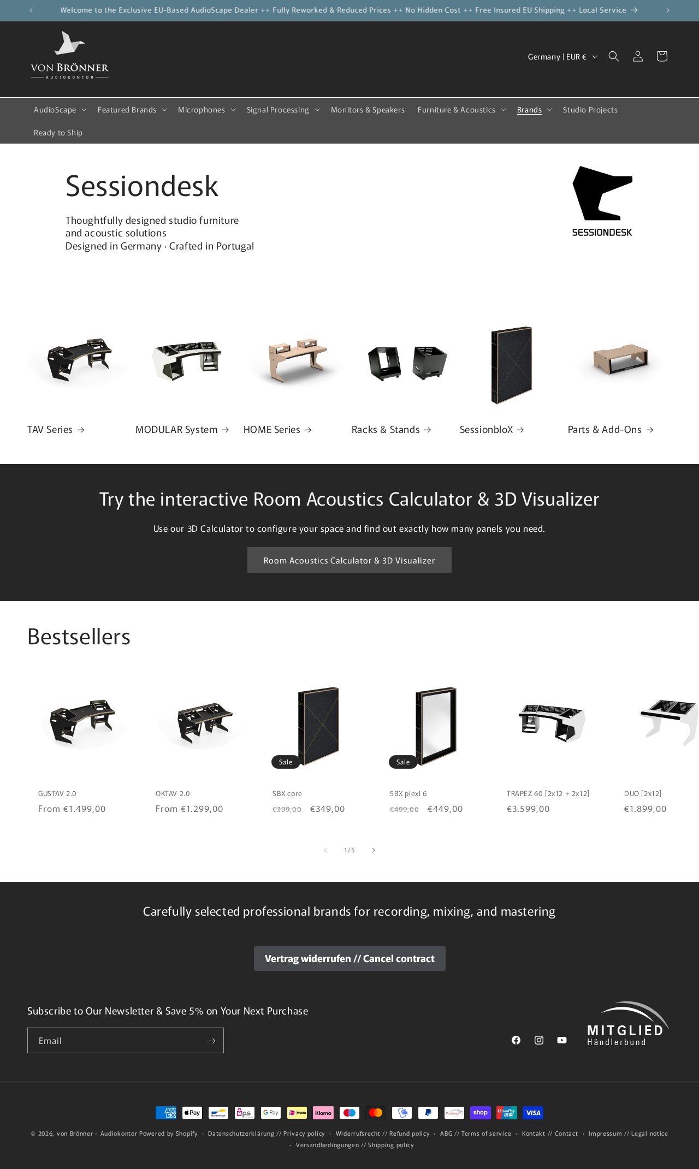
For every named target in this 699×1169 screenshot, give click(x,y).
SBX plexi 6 (408, 793)
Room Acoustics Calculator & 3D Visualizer (349, 560)
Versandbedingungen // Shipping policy (355, 1144)
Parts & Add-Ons (605, 429)
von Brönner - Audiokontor (97, 1133)
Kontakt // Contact (550, 1133)
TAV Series (50, 429)
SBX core (288, 793)
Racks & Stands (386, 429)
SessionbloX (486, 429)
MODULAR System (176, 429)
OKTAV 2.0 (173, 793)
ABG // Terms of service (475, 1133)
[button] (59, 109)
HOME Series (272, 429)
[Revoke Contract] (350, 958)
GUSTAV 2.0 (57, 793)
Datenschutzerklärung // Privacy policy (266, 1133)
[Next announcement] (668, 10)
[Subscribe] (211, 1041)
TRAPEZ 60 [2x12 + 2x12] (548, 793)
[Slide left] (325, 850)
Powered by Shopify (168, 1133)
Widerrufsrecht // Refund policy (383, 1133)
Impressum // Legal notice (628, 1133)
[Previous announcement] (31, 10)
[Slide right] (374, 850)
